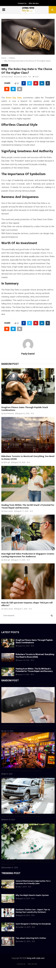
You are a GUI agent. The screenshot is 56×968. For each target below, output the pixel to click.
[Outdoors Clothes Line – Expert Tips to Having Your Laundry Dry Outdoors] (7, 912)
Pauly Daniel (8, 77)
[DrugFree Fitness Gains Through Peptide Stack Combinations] (28, 386)
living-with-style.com (36, 958)
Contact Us (22, 3)
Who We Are (33, 3)
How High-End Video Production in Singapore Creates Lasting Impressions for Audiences (27, 555)
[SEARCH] (52, 615)
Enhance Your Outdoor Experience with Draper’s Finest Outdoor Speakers (25, 726)
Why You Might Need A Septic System (32, 895)
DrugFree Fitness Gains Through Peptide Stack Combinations (24, 409)
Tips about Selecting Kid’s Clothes (31, 938)
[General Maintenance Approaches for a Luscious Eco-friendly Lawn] (7, 884)
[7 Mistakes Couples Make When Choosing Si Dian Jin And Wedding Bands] (28, 841)
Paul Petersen (9, 413)
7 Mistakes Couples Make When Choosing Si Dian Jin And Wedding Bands (26, 863)
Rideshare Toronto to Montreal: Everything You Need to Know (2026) (27, 457)
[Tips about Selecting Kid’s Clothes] (7, 941)
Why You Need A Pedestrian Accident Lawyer (21, 816)
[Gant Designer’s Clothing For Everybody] (7, 927)
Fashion (4, 65)
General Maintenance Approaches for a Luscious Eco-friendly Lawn (33, 882)
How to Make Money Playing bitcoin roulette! (21, 770)
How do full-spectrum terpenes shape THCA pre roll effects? (26, 604)
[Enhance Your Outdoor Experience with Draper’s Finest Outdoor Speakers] (28, 705)
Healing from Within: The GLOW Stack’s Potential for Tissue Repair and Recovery (27, 506)
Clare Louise (8, 511)
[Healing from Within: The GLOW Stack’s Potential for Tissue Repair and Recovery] (28, 484)
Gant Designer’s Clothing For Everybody (33, 923)
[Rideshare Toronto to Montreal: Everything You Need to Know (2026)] (28, 435)
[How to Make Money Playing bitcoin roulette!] (28, 750)
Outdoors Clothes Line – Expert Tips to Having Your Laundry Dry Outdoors (33, 911)
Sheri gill (7, 462)
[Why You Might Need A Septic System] (7, 898)
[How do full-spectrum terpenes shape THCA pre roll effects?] (28, 581)
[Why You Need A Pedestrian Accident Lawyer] (28, 796)
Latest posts (10, 632)
